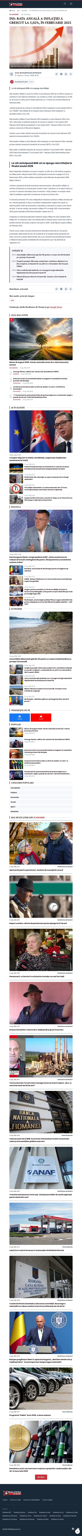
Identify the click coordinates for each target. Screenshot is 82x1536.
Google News (56, 307)
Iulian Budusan (67, 1135)
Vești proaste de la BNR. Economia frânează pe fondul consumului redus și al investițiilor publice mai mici (39, 1140)
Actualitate (13, 368)
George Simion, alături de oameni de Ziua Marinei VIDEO (36, 372)
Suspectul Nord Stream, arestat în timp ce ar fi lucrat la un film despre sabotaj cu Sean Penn (48, 499)
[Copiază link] (57, 74)
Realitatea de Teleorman (10, 1516)
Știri (18, 10)
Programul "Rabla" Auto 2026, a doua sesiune (30, 1415)
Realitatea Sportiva (19, 1512)
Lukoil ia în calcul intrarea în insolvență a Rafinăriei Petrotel (36, 1250)
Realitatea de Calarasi (40, 1516)
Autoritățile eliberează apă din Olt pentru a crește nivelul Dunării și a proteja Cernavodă (43, 256)
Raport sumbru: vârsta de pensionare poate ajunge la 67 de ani (38, 923)
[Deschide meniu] (71, 4)
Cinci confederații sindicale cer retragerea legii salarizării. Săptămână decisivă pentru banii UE (40, 271)
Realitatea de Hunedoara (27, 1519)
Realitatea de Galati (72, 1512)
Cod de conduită (47, 1500)
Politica (16, 374)
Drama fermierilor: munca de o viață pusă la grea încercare (36, 1030)
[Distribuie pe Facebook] (61, 74)
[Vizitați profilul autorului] (11, 74)
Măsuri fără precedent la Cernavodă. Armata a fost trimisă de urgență (42, 277)
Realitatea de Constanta (10, 1519)
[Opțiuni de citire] (77, 1531)
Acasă (13, 10)
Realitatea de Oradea (57, 1519)
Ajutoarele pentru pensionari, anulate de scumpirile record (36, 870)
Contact (5, 1500)
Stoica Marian (67, 1247)
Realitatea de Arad (44, 1512)
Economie (24, 10)
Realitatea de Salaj (55, 1516)
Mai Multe (41, 1477)
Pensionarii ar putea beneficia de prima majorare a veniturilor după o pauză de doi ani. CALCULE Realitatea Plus (42, 396)
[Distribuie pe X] (71, 74)
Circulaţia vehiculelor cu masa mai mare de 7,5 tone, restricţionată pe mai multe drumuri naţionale (45, 488)
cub (12, 300)
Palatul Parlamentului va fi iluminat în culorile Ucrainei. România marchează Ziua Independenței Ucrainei (46, 468)
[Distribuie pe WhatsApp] (66, 74)
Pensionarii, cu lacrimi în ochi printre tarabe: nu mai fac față (36, 976)
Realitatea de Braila (43, 1519)
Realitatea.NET (7, 1512)
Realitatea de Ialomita (69, 1516)
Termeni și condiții (15, 1500)
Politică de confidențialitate (31, 1500)
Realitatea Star (32, 1512)
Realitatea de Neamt (31, 73)
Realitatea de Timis (25, 1516)
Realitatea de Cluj (58, 1512)
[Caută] (65, 4)
